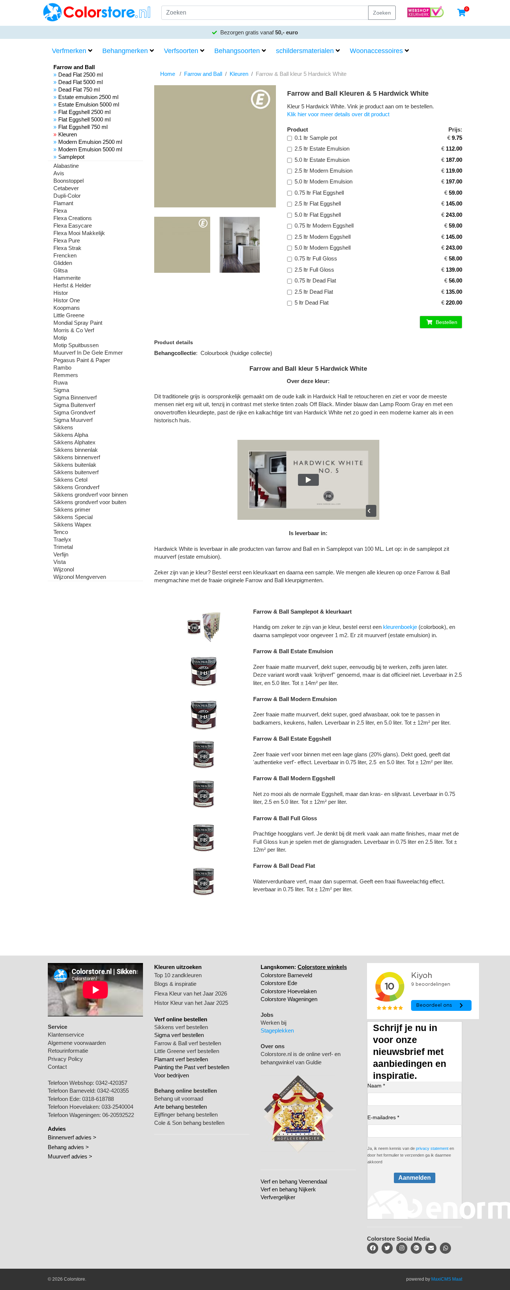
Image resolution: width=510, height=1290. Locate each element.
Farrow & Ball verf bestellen (187, 1043)
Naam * (376, 1086)
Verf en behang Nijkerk (288, 1189)
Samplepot (71, 157)
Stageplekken (277, 1030)
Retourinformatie (68, 1050)
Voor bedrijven (171, 1075)
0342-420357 (111, 1083)
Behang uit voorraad (178, 1098)
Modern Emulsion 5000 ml (90, 149)
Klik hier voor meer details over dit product (338, 114)
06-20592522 (118, 1115)
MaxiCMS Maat (446, 1279)
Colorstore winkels (322, 967)
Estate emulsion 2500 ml (88, 97)
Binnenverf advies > (72, 1137)
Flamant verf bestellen (181, 1059)
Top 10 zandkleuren (178, 975)
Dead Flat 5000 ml (80, 82)
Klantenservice (66, 1034)
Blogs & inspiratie (175, 984)
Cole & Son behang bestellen (189, 1123)
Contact (57, 1067)
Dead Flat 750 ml (79, 89)
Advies (57, 1129)
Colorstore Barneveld (286, 975)
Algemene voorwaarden (77, 1043)
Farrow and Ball (203, 74)
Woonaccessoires (376, 51)
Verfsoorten (181, 51)
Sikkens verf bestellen (181, 1027)
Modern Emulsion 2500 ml (90, 142)
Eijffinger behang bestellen (186, 1114)
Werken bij (273, 1022)
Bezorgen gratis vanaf (258, 32)
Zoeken (382, 13)
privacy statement (432, 1148)
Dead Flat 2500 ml (80, 74)
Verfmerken (69, 51)
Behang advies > (68, 1147)
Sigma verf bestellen (179, 1035)
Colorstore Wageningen (289, 999)
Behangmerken (125, 51)
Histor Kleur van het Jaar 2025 (191, 1003)
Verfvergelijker (278, 1197)
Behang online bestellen (185, 1090)
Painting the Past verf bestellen (191, 1067)
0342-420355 (113, 1090)
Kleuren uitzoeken (178, 967)
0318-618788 (98, 1099)
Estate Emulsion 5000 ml (88, 104)
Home (167, 74)
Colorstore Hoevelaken (289, 991)
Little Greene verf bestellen (186, 1051)
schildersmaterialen (305, 51)
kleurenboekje (400, 627)
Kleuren (67, 134)
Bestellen (445, 322)
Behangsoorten (237, 51)
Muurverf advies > (70, 1156)
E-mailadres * (383, 1117)
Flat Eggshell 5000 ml (84, 119)
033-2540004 (117, 1107)
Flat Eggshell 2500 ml (84, 112)
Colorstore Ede (279, 983)
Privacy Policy (65, 1059)
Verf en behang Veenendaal (294, 1181)
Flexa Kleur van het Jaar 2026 (190, 993)
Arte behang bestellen (180, 1107)
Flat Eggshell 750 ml (83, 127)
